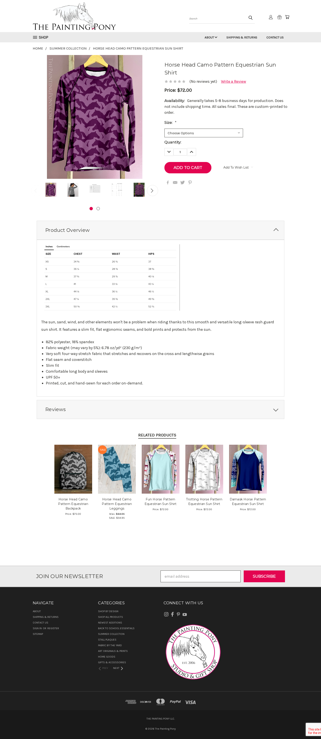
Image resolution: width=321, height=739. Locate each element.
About (210, 37)
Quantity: (172, 142)
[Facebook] (168, 182)
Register (53, 628)
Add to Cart (73, 473)
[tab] (160, 230)
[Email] (175, 182)
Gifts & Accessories (112, 662)
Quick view (73, 463)
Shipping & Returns (241, 37)
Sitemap (38, 634)
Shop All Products (110, 616)
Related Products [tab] (157, 435)
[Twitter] (182, 182)
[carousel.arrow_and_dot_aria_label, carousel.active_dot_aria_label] (91, 208)
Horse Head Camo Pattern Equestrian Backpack (73, 503)
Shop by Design (108, 611)
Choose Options (117, 473)
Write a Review (233, 81)
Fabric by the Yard (110, 645)
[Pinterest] (190, 182)
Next (152, 190)
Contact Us (275, 37)
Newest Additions (110, 622)
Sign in (37, 628)
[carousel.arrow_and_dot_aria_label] (98, 208)
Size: (170, 122)
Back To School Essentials (116, 628)
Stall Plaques (107, 639)
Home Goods (106, 656)
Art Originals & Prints (113, 651)
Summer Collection (111, 634)
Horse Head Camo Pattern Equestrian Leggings (117, 503)
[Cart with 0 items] (287, 17)
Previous (36, 190)
